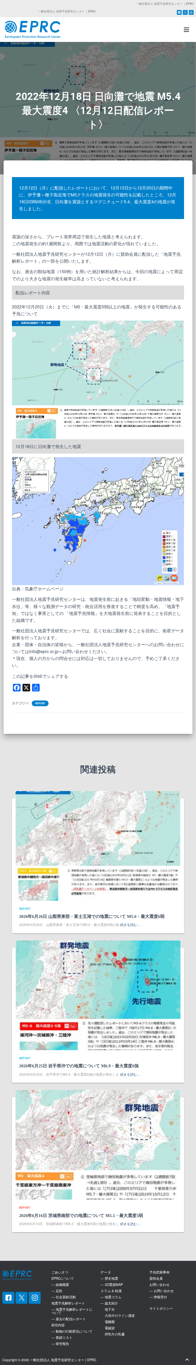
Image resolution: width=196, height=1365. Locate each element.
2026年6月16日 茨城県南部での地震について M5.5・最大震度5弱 (81, 1215)
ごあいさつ (59, 1272)
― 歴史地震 (109, 1278)
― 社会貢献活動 (63, 1296)
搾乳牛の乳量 (112, 1334)
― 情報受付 (158, 1296)
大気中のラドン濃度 (117, 1315)
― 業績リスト (61, 1337)
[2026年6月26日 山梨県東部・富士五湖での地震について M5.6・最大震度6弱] (98, 845)
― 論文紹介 (109, 1303)
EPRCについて (62, 1278)
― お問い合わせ (161, 1290)
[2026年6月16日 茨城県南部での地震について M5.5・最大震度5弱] (98, 1144)
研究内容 (58, 1325)
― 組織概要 (60, 1284)
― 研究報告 (60, 1343)
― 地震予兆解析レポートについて (72, 1311)
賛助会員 (156, 1278)
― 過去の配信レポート (68, 1318)
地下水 (107, 1309)
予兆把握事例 (159, 1272)
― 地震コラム (110, 1296)
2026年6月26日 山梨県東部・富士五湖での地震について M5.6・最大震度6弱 (91, 916)
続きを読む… (130, 924)
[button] (186, 29)
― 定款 (56, 1290)
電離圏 (107, 1321)
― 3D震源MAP (111, 1284)
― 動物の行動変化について (72, 1331)
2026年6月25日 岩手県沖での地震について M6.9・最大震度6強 (79, 1065)
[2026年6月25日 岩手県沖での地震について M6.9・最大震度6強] (98, 994)
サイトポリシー (161, 1308)
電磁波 (107, 1327)
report (40, 703)
